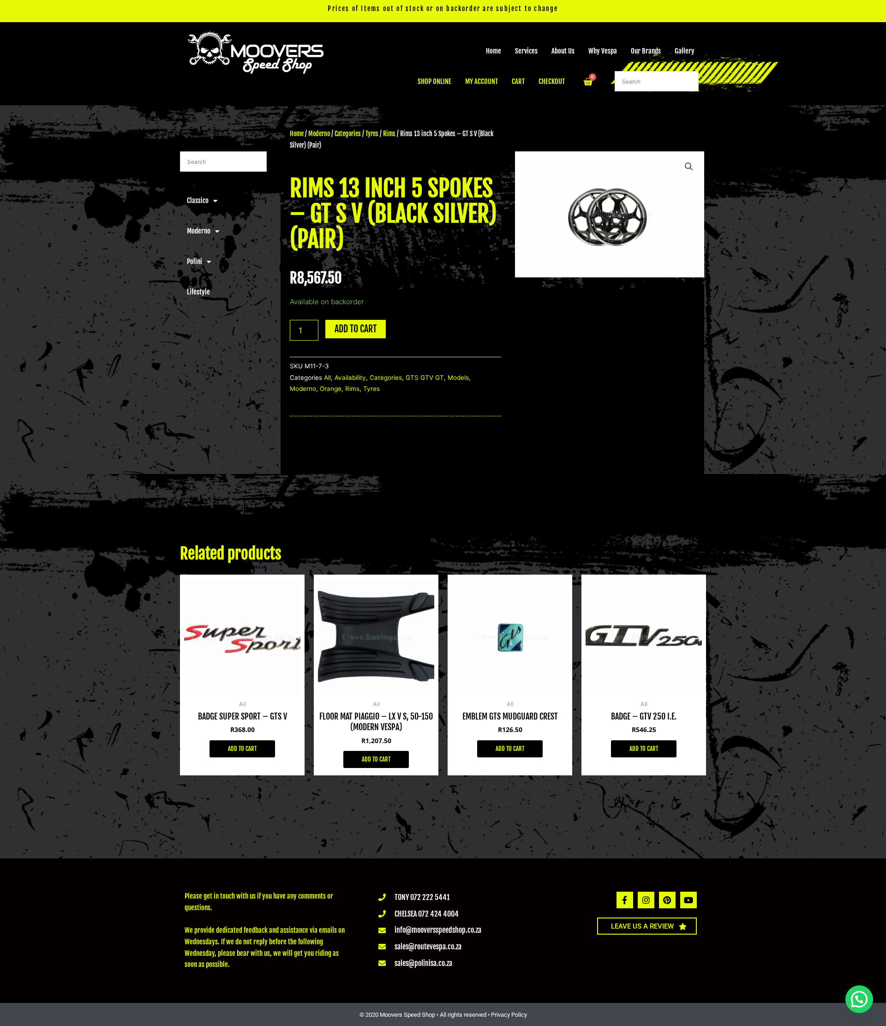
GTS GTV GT (425, 377)
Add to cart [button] (242, 748)
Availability (350, 377)
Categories (348, 134)
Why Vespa (602, 51)
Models (458, 377)
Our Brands (646, 51)
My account (481, 81)
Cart (518, 81)
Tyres (371, 134)
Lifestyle (198, 292)
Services (526, 51)
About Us (563, 51)
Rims (389, 134)
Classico (198, 200)
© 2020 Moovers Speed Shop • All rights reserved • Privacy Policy (443, 1014)
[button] (689, 166)
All (327, 377)
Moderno (198, 231)
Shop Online (434, 81)
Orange (330, 388)
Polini (194, 261)
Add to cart (356, 329)
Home (493, 51)
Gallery (684, 51)
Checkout (552, 81)
